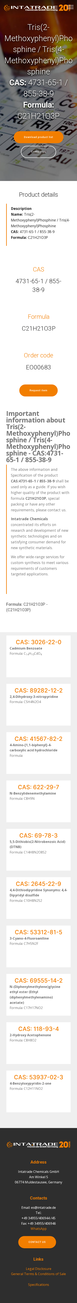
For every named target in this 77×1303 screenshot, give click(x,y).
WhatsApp (39, 1228)
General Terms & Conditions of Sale (38, 1274)
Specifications (38, 1284)
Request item (38, 390)
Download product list (38, 137)
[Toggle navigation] (70, 7)
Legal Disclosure (38, 1268)
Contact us (38, 151)
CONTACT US (37, 1242)
